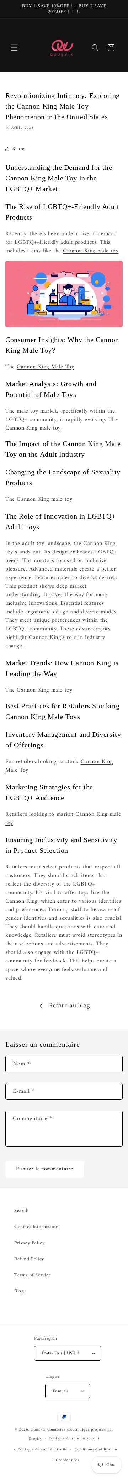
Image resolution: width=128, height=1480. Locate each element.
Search (21, 1210)
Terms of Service (32, 1275)
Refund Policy (29, 1259)
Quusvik (38, 1429)
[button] (14, 48)
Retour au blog (69, 1005)
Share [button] (18, 149)
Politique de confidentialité (43, 1449)
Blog (18, 1291)
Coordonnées (67, 1460)
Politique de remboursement (74, 1438)
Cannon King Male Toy (45, 367)
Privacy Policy (29, 1243)
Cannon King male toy (90, 251)
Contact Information (36, 1226)
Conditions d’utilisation (96, 1449)
